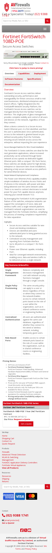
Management (8, 460)
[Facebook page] (22, 531)
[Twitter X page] (25, 531)
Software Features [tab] (14, 79)
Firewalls (5, 452)
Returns (5, 481)
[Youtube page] (29, 531)
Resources (6, 476)
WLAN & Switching (10, 457)
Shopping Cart (8, 438)
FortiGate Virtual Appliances (14, 465)
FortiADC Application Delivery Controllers (19, 462)
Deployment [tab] (40, 73)
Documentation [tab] (12, 84)
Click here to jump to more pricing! (26, 68)
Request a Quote (22, 419)
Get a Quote (26, 424)
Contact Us (44, 63)
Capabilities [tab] (24, 73)
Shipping (5, 478)
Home (4, 435)
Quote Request (8, 443)
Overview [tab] (9, 73)
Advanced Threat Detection (14, 454)
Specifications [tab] (34, 79)
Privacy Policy (31, 549)
